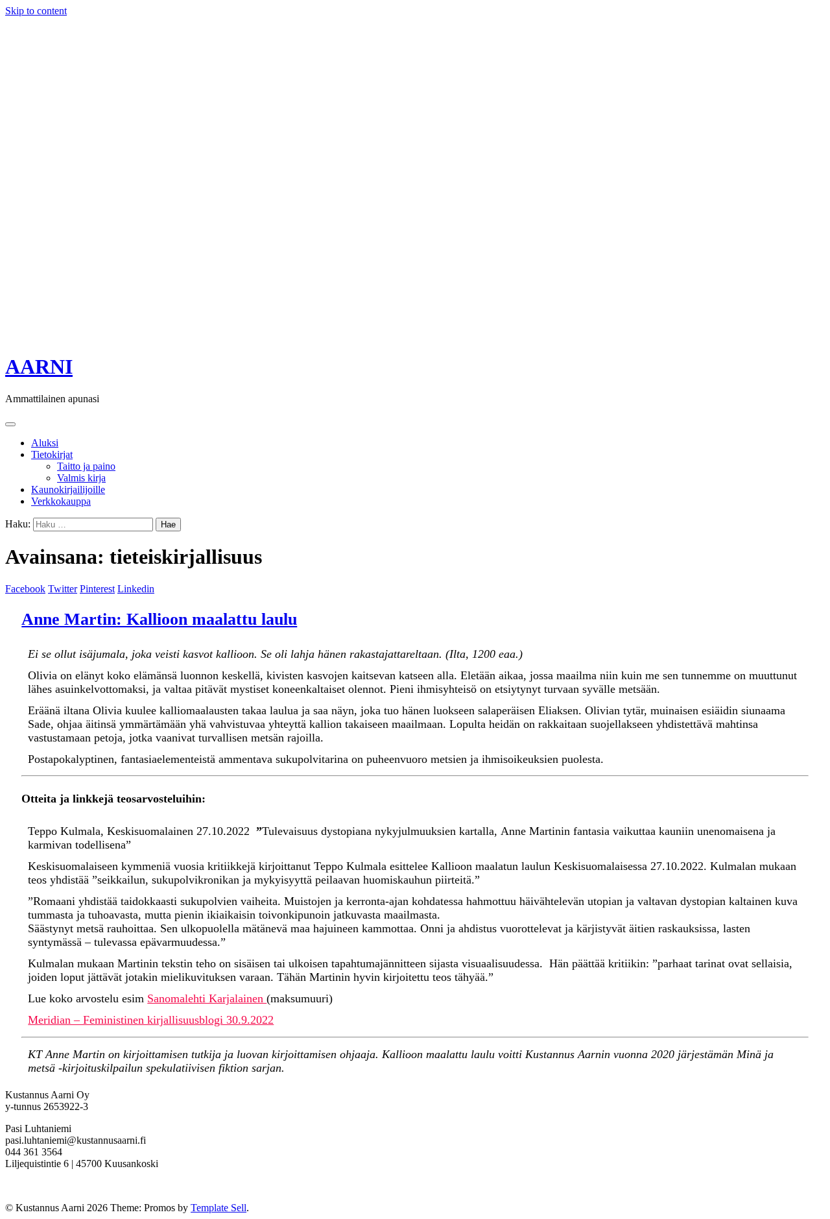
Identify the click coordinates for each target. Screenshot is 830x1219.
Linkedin (135, 588)
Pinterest (97, 588)
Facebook (25, 588)
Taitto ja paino (86, 466)
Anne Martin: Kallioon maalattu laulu (159, 619)
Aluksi (44, 442)
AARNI (39, 366)
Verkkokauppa (61, 501)
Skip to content (36, 10)
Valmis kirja (81, 477)
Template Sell (218, 1207)
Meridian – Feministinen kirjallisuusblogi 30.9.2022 (151, 1019)
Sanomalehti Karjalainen (207, 998)
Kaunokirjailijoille (68, 489)
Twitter (62, 588)
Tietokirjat (52, 454)
